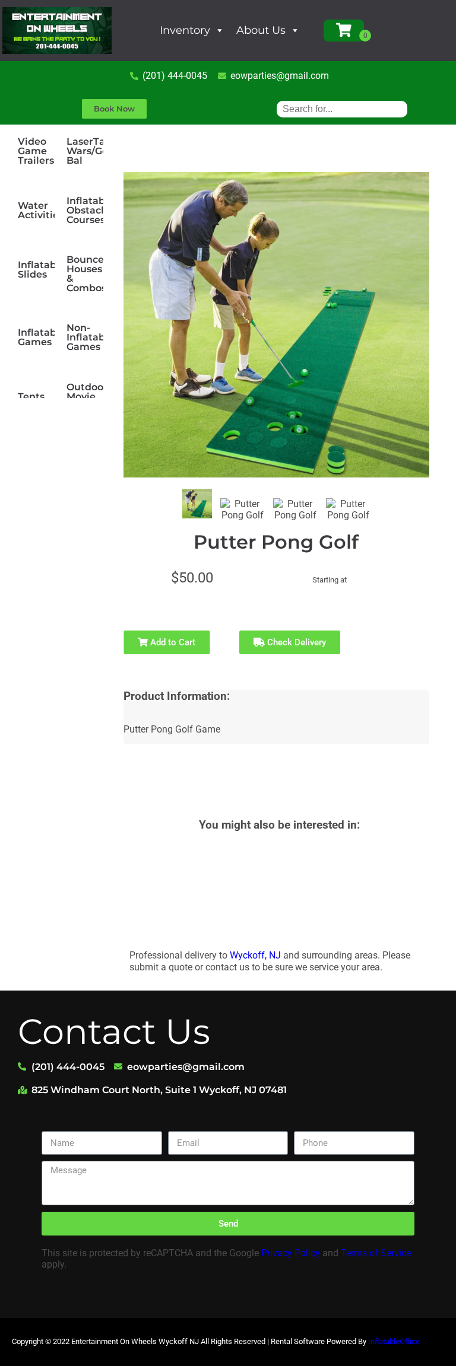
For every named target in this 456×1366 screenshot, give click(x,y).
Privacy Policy (290, 1253)
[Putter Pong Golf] (197, 503)
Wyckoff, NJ (255, 955)
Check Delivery (295, 642)
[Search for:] (342, 109)
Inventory (185, 30)
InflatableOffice (394, 1341)
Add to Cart (171, 642)
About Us (261, 30)
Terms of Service (376, 1253)
